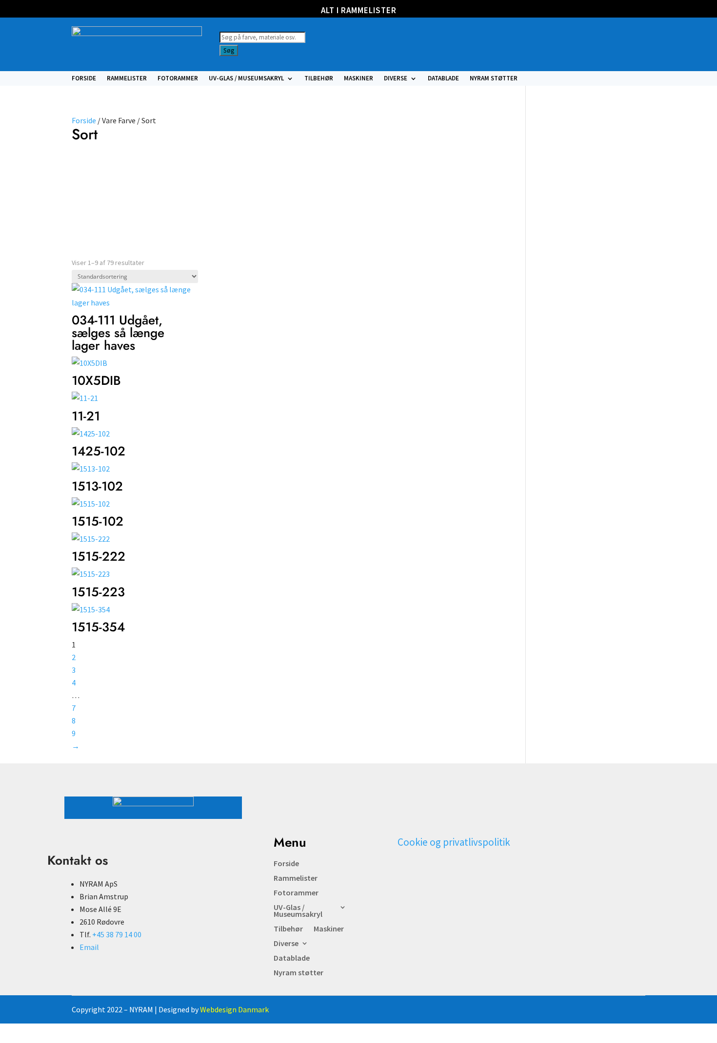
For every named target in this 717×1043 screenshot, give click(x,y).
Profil (137, 168)
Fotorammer (178, 78)
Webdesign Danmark (234, 1009)
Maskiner (358, 78)
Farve (84, 168)
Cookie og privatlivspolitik (454, 842)
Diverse (395, 78)
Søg (228, 50)
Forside (84, 78)
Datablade (443, 78)
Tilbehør (318, 78)
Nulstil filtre (211, 178)
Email (89, 947)
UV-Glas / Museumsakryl (246, 78)
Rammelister (127, 78)
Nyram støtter (494, 78)
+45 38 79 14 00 (116, 934)
